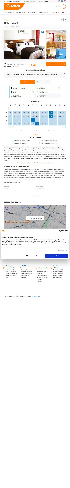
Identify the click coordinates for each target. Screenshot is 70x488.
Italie (7, 26)
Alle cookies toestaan (57, 256)
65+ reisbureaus (44, 1)
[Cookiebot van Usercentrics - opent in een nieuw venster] (60, 231)
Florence (12, 26)
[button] (13, 12)
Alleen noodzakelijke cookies (34, 256)
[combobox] (64, 6)
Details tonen (61, 250)
